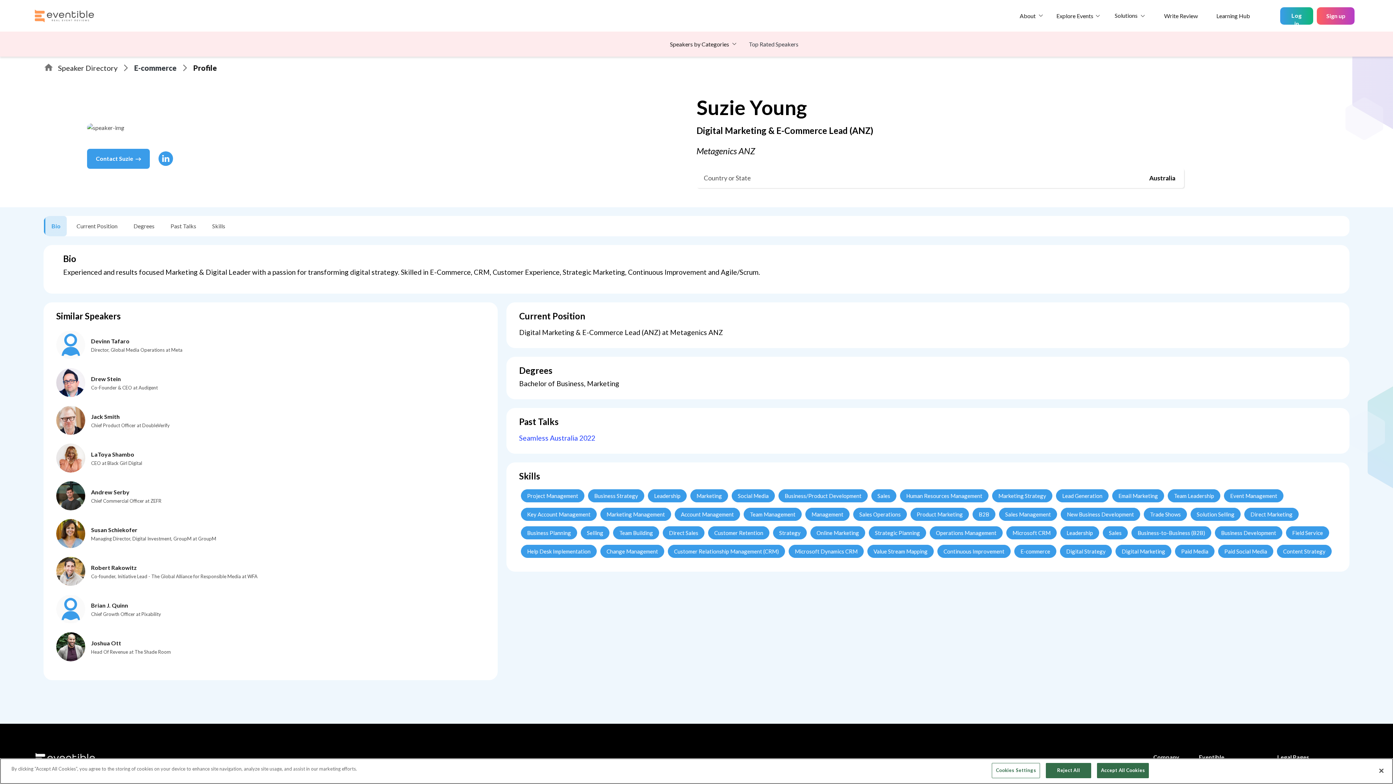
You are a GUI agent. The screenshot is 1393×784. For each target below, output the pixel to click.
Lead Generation (1082, 496)
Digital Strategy (1086, 551)
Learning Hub (1233, 15)
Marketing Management (636, 514)
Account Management (707, 514)
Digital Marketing (1143, 551)
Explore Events (1074, 15)
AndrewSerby (110, 492)
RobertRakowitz (114, 567)
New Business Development (1100, 514)
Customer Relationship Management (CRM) (726, 551)
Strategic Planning (897, 533)
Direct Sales (683, 533)
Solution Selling (1215, 514)
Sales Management (1028, 514)
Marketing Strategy (1022, 496)
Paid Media (1194, 551)
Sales (884, 496)
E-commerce (155, 68)
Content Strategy (1304, 551)
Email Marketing (1138, 496)
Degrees (144, 225)
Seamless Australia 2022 (557, 438)
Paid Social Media (1245, 551)
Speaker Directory (88, 68)
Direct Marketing (1271, 514)
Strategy (790, 533)
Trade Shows (1165, 514)
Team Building (636, 533)
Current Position (97, 225)
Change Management (632, 551)
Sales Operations (880, 514)
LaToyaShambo (112, 454)
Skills (218, 225)
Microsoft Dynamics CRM (826, 551)
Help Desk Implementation (559, 551)
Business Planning (549, 533)
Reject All (1068, 770)
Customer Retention (738, 533)
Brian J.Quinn (109, 605)
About (1028, 15)
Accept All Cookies (1123, 770)
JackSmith (105, 416)
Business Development (1248, 533)
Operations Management (966, 533)
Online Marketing (838, 533)
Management (827, 514)
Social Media (753, 496)
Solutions (1126, 15)
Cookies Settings (1016, 770)
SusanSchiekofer (114, 529)
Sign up (1335, 15)
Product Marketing (940, 514)
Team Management (773, 514)
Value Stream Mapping (901, 551)
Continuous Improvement (974, 551)
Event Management (1253, 496)
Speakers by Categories (699, 44)
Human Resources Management (944, 496)
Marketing (709, 496)
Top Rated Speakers (773, 44)
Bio (56, 225)
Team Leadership (1194, 496)
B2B (984, 514)
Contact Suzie (114, 158)
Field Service (1307, 533)
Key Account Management (559, 514)
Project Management (552, 496)
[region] (696, 771)
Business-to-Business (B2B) (1171, 533)
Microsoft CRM (1031, 533)
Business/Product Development (823, 496)
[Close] (1381, 771)
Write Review (1181, 15)
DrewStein (106, 378)
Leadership (667, 496)
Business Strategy (616, 496)
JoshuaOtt (106, 643)
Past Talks (183, 225)
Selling (595, 533)
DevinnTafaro (110, 341)
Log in (1296, 18)
